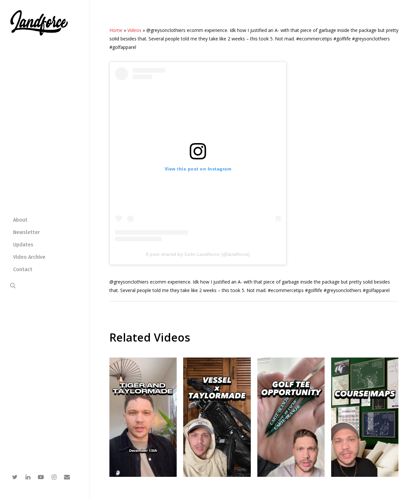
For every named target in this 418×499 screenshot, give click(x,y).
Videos (134, 30)
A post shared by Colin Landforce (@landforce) (198, 254)
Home (115, 30)
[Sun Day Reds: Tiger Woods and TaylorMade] (143, 475)
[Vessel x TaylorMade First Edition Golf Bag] (216, 475)
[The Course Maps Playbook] (364, 475)
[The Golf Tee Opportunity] (291, 475)
